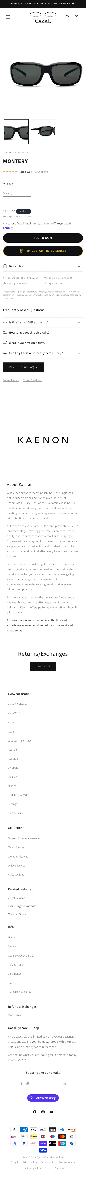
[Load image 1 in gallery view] (16, 131)
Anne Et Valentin (17, 704)
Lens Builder (15, 974)
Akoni (11, 722)
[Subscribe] (64, 1083)
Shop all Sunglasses (32, 380)
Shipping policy (33, 1168)
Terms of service (67, 1162)
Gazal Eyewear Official (21, 956)
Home (11, 938)
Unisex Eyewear (17, 866)
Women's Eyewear (18, 857)
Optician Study (17, 914)
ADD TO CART (43, 237)
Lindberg (13, 768)
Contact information (55, 1168)
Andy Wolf (14, 713)
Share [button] (10, 184)
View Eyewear (16, 898)
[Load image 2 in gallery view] (43, 131)
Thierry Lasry (15, 813)
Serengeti (13, 804)
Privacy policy (48, 1162)
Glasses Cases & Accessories (24, 838)
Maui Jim (13, 777)
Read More (43, 666)
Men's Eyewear (16, 847)
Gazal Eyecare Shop (41, 1157)
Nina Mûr (13, 786)
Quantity (8, 193)
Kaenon (7, 152)
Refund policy (30, 1162)
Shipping (7, 216)
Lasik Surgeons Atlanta (22, 906)
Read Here (14, 1015)
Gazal (11, 732)
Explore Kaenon (11, 380)
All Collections (16, 875)
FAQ (10, 983)
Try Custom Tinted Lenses (46, 250)
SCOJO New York (18, 795)
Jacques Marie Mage (20, 741)
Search (12, 947)
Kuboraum (14, 759)
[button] (8, 17)
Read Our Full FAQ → (23, 367)
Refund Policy (16, 965)
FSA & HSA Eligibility (19, 992)
